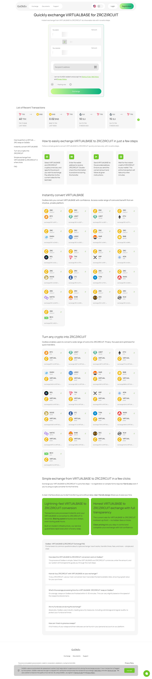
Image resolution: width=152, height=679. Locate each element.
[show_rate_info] (70, 84)
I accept (129, 670)
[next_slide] (138, 119)
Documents (46, 6)
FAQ (15, 166)
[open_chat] (146, 673)
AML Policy (95, 77)
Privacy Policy (62, 79)
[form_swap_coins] (64, 42)
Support (56, 6)
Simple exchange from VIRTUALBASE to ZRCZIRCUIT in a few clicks (26, 159)
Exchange (35, 6)
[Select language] (94, 6)
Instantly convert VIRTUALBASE (26, 146)
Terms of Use (86, 77)
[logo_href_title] (22, 6)
